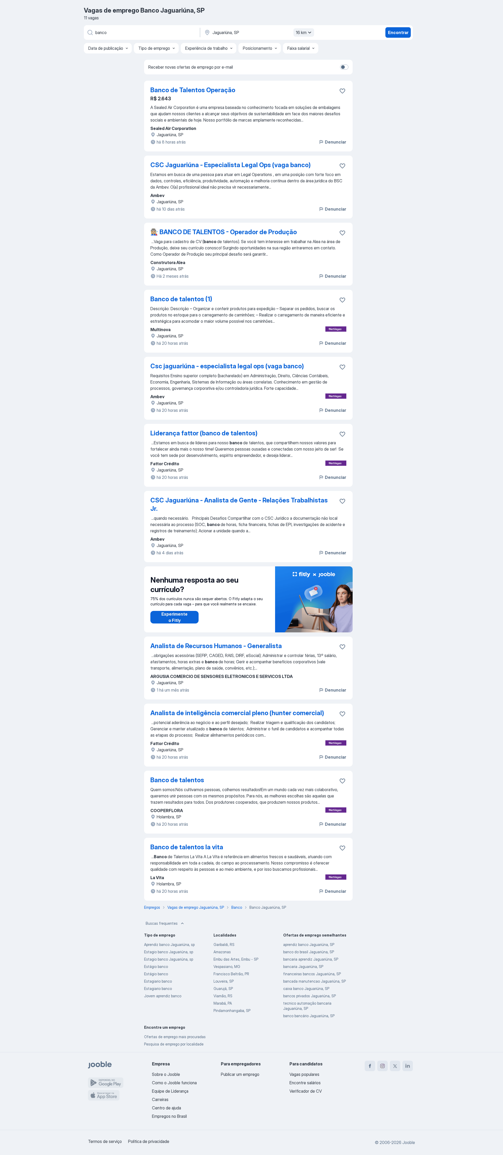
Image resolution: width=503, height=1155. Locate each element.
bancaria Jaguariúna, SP (303, 966)
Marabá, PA (223, 1003)
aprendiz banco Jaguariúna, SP (308, 944)
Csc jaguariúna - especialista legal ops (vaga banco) (227, 366)
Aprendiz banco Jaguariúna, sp (169, 944)
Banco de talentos (177, 780)
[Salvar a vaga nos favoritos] (342, 90)
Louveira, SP (224, 981)
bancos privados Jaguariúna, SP (309, 996)
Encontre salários (305, 1082)
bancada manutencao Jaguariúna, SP (314, 981)
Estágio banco (156, 966)
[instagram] (382, 1066)
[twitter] (395, 1066)
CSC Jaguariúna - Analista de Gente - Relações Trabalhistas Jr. (239, 504)
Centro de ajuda (166, 1107)
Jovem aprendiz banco (162, 996)
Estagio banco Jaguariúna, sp (168, 952)
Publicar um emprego (240, 1074)
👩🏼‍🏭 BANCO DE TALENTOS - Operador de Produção (223, 232)
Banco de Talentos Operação (192, 90)
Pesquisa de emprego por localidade (174, 1044)
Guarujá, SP (223, 988)
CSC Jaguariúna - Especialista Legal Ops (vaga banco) (230, 165)
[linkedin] (407, 1066)
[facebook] (370, 1066)
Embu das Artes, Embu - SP (236, 959)
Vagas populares (304, 1074)
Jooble (408, 1142)
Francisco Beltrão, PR (231, 974)
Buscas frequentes (162, 923)
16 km (301, 32)
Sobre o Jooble (166, 1074)
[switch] (344, 67)
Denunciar (335, 142)
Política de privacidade (148, 1141)
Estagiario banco (158, 981)
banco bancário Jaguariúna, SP (309, 1016)
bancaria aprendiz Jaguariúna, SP (310, 959)
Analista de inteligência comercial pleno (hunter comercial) (237, 713)
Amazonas (222, 952)
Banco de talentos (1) (181, 299)
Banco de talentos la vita (186, 847)
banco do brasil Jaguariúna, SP (308, 952)
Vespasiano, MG (227, 966)
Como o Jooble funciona (174, 1082)
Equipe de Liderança (170, 1091)
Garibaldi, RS (224, 944)
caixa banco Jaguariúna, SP (306, 988)
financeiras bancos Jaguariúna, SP (312, 974)
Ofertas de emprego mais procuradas (175, 1036)
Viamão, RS (223, 996)
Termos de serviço (105, 1141)
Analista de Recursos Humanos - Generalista (216, 646)
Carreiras (160, 1099)
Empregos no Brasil (169, 1116)
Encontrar (398, 32)
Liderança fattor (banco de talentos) (204, 433)
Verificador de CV (305, 1091)
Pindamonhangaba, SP (232, 1010)
